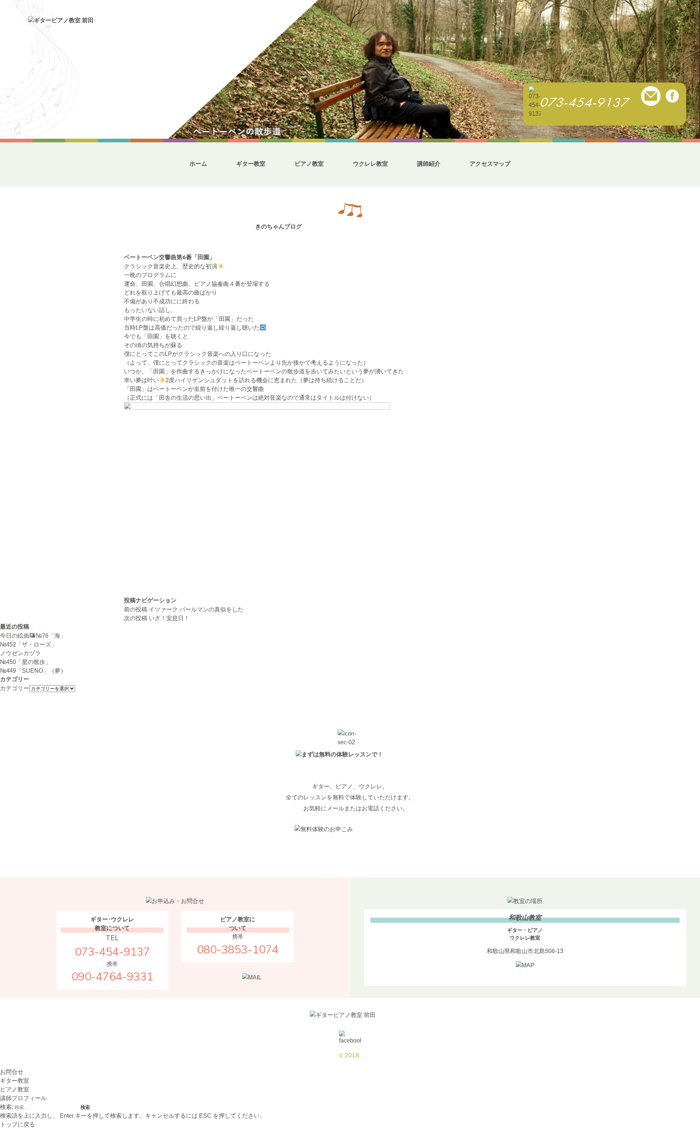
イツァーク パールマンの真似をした (184, 609)
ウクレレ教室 (370, 164)
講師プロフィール (23, 1098)
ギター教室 (250, 164)
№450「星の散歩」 (25, 662)
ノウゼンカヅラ (20, 653)
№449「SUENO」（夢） (33, 671)
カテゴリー (14, 688)
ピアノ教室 (309, 164)
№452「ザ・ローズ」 (28, 644)
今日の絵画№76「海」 (33, 636)
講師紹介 (428, 164)
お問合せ (11, 1072)
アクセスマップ (490, 164)
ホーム (198, 164)
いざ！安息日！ (157, 618)
